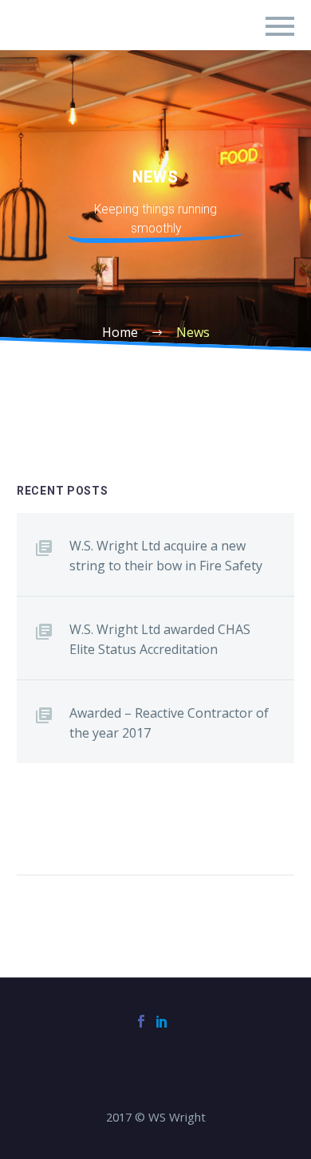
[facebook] (141, 1021)
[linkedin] (162, 1021)
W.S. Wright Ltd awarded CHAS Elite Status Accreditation (159, 639)
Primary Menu (280, 26)
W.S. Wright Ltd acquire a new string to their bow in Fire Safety (165, 555)
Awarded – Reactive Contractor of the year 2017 (169, 723)
